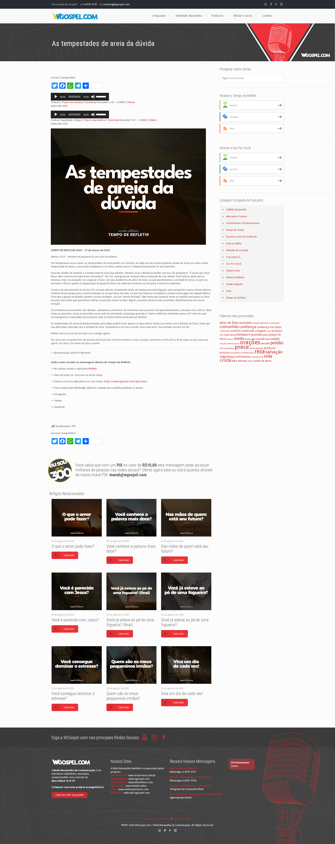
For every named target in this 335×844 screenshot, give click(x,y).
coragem (260, 330)
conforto (235, 330)
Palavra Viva (233, 270)
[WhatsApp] (266, 4)
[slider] (101, 96)
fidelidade (242, 334)
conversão (247, 330)
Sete (228, 290)
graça (266, 334)
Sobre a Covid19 (181, 818)
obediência (262, 339)
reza (259, 351)
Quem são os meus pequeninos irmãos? (123, 696)
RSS (65, 105)
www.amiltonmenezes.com (133, 789)
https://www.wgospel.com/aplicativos (125, 381)
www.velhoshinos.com (140, 782)
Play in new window (72, 102)
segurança (227, 356)
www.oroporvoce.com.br (142, 775)
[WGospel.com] (75, 16)
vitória (250, 361)
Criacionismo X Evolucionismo (243, 223)
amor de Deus (229, 323)
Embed (131, 102)
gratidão (256, 334)
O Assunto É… (233, 257)
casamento (274, 323)
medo (239, 338)
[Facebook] (271, 4)
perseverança (227, 348)
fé (250, 334)
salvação (274, 352)
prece (242, 347)
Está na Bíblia (233, 243)
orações (250, 342)
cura (269, 331)
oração (275, 339)
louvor (230, 339)
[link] (169, 16)
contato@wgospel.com (116, 4)
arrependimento (260, 323)
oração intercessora (229, 343)
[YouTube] (276, 4)
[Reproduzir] (56, 97)
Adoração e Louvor (236, 216)
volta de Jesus (263, 361)
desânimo (276, 330)
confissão (225, 331)
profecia (269, 348)
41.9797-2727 (90, 4)
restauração (247, 352)
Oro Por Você (233, 263)
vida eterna (239, 361)
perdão (276, 342)
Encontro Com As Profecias (241, 236)
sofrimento (242, 356)
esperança (229, 334)
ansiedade (245, 323)
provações (236, 352)
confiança (247, 327)
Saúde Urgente (234, 284)
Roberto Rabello (235, 277)
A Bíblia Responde (236, 209)
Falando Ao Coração (237, 250)
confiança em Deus (269, 327)
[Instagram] (281, 4)
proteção (225, 352)
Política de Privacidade (157, 818)
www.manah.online (136, 785)
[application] (80, 97)
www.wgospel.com (139, 778)
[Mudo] (93, 97)
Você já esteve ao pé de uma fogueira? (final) (130, 622)
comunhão (229, 326)
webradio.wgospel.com (137, 792)
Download (91, 102)
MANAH (92, 368)
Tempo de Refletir (236, 297)
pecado (265, 343)
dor (221, 335)
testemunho (257, 357)
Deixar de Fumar (235, 229)
